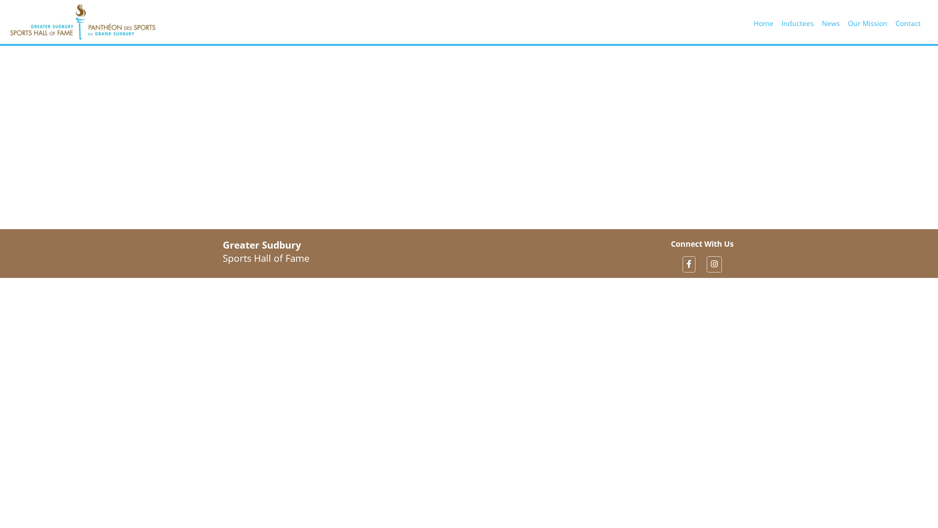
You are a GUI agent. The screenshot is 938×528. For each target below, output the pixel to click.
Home (763, 22)
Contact (908, 22)
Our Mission (867, 22)
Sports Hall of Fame (266, 251)
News (831, 22)
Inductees (798, 22)
